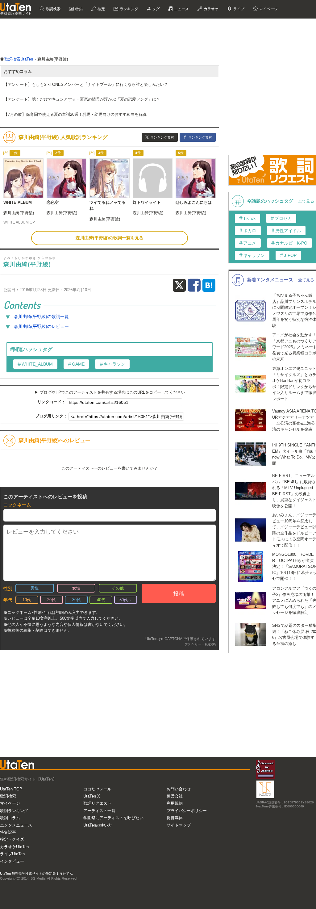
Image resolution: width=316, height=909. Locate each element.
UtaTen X (91, 796)
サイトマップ (179, 825)
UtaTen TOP (11, 789)
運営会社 (175, 796)
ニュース (181, 9)
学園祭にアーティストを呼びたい (113, 817)
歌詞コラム (10, 817)
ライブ (238, 9)
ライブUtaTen (12, 854)
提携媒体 (175, 817)
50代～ (125, 599)
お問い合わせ (179, 789)
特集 (78, 9)
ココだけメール (97, 789)
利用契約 (210, 644)
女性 (76, 588)
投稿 (178, 594)
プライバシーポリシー (187, 810)
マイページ (10, 803)
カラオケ (210, 9)
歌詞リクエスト (97, 803)
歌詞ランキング (14, 810)
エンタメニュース (16, 825)
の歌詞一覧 (41, 316)
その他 (118, 588)
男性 (35, 588)
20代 (51, 599)
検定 (101, 9)
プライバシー (193, 644)
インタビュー (12, 861)
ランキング (128, 9)
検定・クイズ (12, 839)
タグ (155, 9)
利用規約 (175, 803)
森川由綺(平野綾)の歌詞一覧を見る (109, 237)
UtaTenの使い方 (97, 825)
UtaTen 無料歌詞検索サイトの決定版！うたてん (36, 873)
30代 (76, 599)
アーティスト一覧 (99, 810)
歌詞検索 (52, 9)
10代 (27, 599)
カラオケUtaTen (14, 846)
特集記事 (8, 832)
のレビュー (41, 326)
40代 (101, 599)
